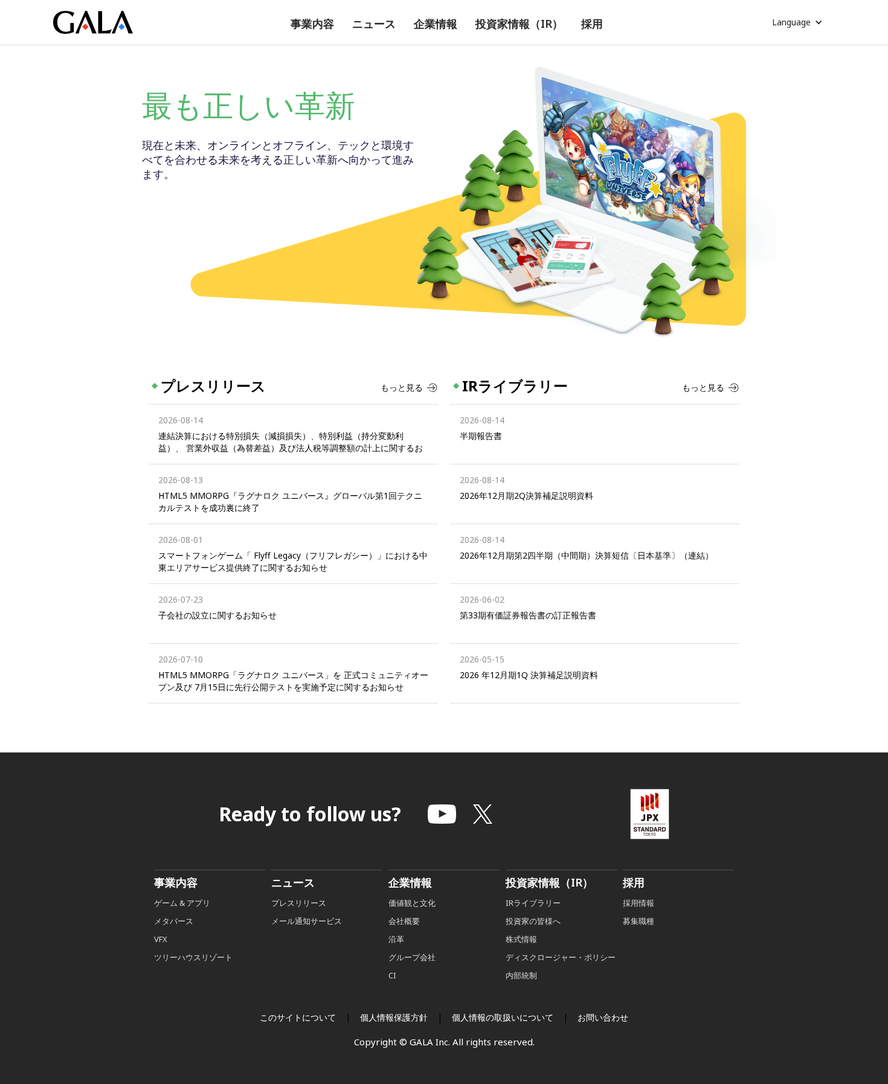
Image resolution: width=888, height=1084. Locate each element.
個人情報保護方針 (394, 1017)
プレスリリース (298, 902)
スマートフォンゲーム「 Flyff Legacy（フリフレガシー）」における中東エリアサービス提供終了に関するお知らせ (293, 561)
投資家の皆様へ (533, 921)
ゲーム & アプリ (182, 902)
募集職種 (638, 921)
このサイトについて (298, 1017)
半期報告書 (481, 435)
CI (392, 975)
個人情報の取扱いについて (502, 1017)
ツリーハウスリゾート (193, 957)
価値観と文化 (412, 902)
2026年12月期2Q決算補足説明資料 (526, 495)
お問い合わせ (603, 1017)
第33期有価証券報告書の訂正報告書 (528, 615)
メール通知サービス (306, 921)
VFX (160, 939)
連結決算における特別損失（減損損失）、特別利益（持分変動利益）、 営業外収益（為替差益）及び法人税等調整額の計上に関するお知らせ (290, 442)
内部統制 (521, 975)
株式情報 (521, 939)
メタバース (173, 921)
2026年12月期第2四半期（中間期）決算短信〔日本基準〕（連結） (586, 555)
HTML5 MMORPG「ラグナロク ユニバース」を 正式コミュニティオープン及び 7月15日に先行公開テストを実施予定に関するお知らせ (293, 681)
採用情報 (639, 902)
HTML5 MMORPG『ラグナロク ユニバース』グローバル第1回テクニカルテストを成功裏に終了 (290, 501)
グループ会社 (412, 957)
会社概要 (404, 921)
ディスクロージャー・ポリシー (561, 957)
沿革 (396, 939)
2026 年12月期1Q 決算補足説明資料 (529, 675)
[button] (312, 24)
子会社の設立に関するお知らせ (217, 615)
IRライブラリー (533, 902)
